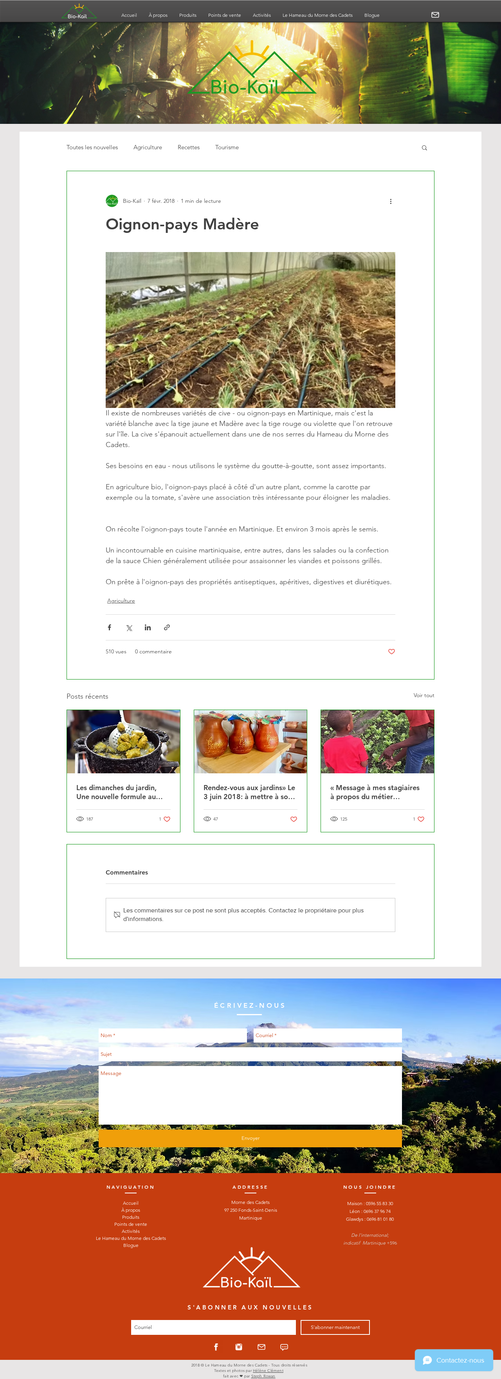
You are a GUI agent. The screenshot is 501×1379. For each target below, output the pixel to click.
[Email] (435, 14)
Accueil (131, 1203)
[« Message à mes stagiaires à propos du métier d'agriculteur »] (377, 741)
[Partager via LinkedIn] (147, 627)
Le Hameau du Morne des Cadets (131, 1238)
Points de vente (130, 1224)
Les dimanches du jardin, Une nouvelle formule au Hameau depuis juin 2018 (118, 792)
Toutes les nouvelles (92, 147)
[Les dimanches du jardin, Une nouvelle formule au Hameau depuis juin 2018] (123, 741)
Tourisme (227, 147)
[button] (424, 147)
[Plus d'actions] (390, 201)
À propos (130, 1210)
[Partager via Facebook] (109, 627)
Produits (130, 1217)
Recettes (189, 147)
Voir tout (424, 695)
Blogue (131, 1245)
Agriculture (147, 147)
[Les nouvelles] (284, 1347)
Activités (131, 1231)
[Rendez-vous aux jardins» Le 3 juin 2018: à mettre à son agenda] (250, 741)
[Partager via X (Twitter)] (128, 627)
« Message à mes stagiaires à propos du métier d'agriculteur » (375, 792)
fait (226, 1376)
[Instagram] (238, 1347)
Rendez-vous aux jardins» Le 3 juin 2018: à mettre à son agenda (249, 792)
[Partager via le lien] (167, 627)
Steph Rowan (263, 1376)
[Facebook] (216, 1347)
